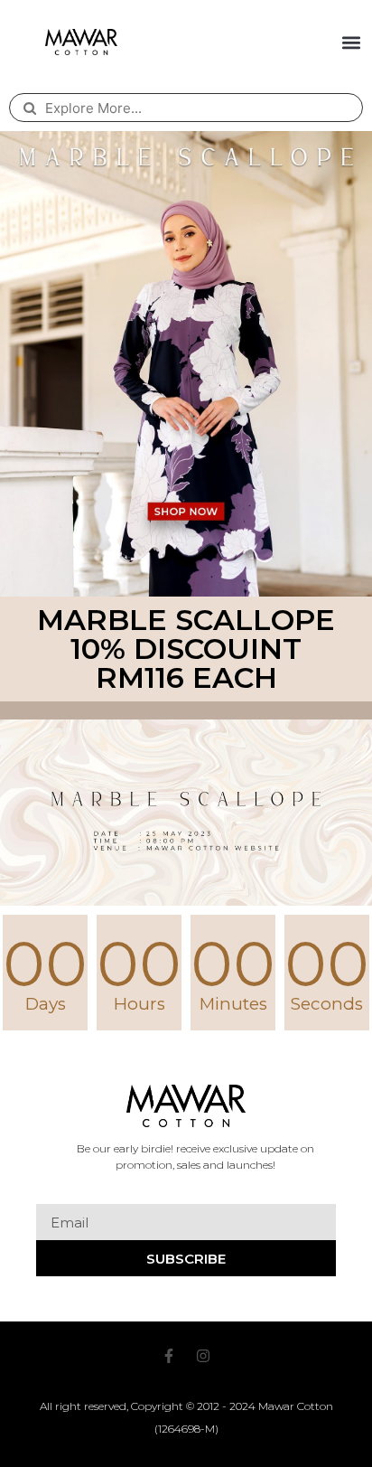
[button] (352, 42)
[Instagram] (203, 1356)
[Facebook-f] (169, 1356)
